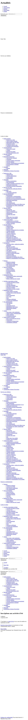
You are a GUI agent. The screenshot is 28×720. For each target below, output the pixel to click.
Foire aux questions (10, 241)
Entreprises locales (10, 143)
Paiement (8, 272)
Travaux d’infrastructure (11, 212)
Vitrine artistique (10, 314)
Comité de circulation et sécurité (13, 239)
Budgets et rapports (10, 262)
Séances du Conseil (10, 149)
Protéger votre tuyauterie (11, 218)
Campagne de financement (12, 321)
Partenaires (5, 190)
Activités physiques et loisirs (12, 282)
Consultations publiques (11, 322)
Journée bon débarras (11, 255)
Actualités (5, 167)
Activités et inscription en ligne (10, 281)
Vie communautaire (7, 301)
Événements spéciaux (11, 316)
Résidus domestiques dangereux (13, 222)
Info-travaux (9, 209)
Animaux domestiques (11, 175)
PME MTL (8, 191)
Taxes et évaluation (7, 267)
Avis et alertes (6, 7)
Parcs (7, 298)
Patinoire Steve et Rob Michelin (13, 292)
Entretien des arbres (10, 210)
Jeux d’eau (8, 296)
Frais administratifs (10, 203)
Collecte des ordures (8, 219)
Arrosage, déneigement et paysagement (15, 163)
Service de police (10, 235)
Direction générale (7, 154)
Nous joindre (6, 10)
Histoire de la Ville (10, 140)
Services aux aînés (7, 187)
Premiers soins (9, 228)
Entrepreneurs (9, 178)
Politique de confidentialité (7, 717)
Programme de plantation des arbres (14, 257)
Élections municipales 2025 (12, 152)
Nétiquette (5, 169)
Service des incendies (11, 236)
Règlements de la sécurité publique (14, 240)
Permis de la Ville (7, 173)
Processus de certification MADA (14, 188)
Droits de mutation (10, 269)
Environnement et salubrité (12, 164)
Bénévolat (8, 309)
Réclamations (9, 195)
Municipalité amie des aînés (12, 142)
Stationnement (9, 174)
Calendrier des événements (12, 146)
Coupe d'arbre (9, 177)
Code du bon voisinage (11, 158)
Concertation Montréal (11, 192)
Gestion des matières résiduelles (13, 249)
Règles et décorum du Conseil (13, 278)
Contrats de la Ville (10, 263)
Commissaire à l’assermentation (13, 196)
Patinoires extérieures (11, 299)
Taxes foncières (9, 268)
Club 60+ (8, 304)
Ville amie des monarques (12, 248)
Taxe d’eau (8, 273)
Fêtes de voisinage (10, 232)
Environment (6, 242)
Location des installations (12, 300)
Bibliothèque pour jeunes (12, 307)
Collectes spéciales (10, 223)
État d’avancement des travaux (13, 318)
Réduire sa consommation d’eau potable (15, 258)
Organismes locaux (10, 305)
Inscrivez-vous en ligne (6, 625)
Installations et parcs (8, 290)
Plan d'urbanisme (10, 182)
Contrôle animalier (10, 231)
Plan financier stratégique (12, 264)
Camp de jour (9, 283)
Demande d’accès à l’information (13, 197)
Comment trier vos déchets (12, 221)
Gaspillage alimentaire (11, 251)
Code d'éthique (9, 277)
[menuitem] (5, 11)
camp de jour (11, 621)
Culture (5, 310)
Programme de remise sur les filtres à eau (15, 204)
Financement (9, 319)
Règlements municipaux (8, 156)
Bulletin (8, 168)
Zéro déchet (9, 250)
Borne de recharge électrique (12, 253)
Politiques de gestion (8, 275)
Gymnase (8, 294)
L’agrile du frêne (10, 254)
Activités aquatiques (10, 285)
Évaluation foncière (10, 271)
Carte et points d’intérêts (11, 141)
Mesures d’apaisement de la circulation (15, 230)
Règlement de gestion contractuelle (14, 276)
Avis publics (9, 201)
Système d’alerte (10, 227)
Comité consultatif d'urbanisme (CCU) (15, 183)
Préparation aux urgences (12, 237)
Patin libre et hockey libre (12, 286)
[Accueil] (14, 84)
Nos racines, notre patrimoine (13, 312)
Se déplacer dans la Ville (11, 145)
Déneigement (9, 213)
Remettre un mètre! (10, 246)
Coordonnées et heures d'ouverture (11, 170)
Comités (8, 150)
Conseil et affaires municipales (13, 160)
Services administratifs (8, 194)
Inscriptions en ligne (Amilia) (13, 289)
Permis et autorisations (11, 181)
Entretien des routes (10, 214)
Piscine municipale (10, 295)
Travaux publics (7, 208)
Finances (5, 260)
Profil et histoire (7, 138)
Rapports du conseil (10, 151)
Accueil (5, 6)
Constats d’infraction (11, 233)
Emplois (5, 9)
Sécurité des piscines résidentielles (14, 186)
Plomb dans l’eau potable (12, 217)
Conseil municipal (7, 147)
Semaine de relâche (10, 287)
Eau (7, 215)
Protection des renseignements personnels (15, 199)
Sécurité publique (10, 161)
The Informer (9, 303)
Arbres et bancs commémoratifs (13, 313)
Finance (8, 165)
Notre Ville (5, 565)
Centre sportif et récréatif (12, 291)
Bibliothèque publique (11, 308)
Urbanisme (8, 159)
